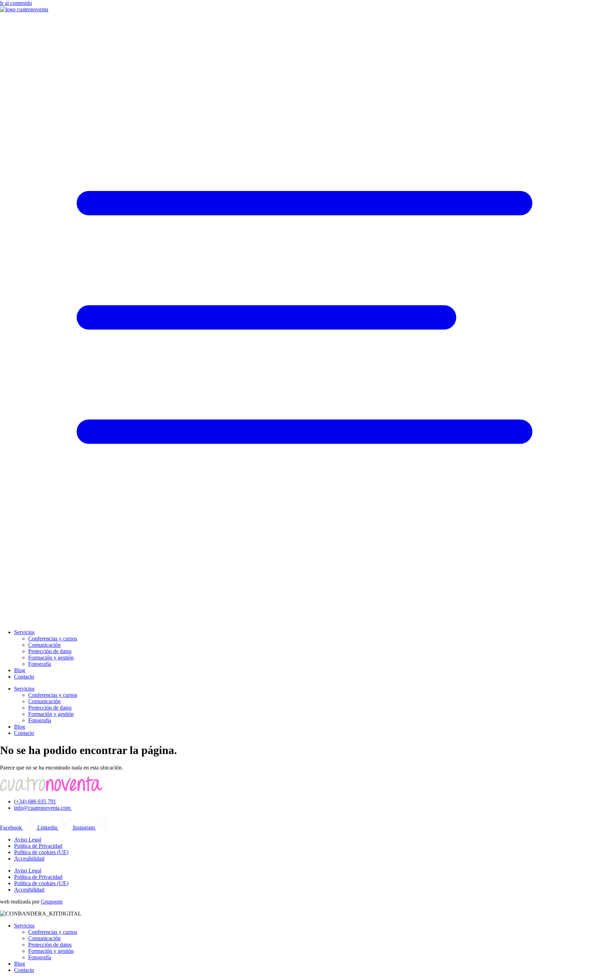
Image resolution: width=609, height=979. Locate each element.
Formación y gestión (51, 658)
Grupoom (51, 902)
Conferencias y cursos (52, 638)
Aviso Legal (27, 840)
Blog (19, 670)
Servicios (24, 632)
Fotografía (39, 664)
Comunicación (44, 645)
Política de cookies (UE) (41, 852)
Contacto (24, 677)
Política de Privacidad (38, 846)
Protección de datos (50, 651)
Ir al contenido (16, 3)
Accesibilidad (29, 859)
